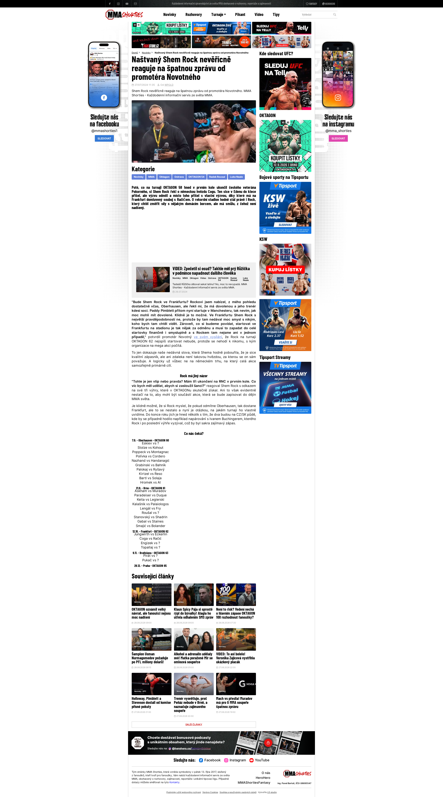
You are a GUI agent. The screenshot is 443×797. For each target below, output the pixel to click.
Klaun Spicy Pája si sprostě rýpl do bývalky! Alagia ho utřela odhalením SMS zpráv (193, 614)
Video (259, 15)
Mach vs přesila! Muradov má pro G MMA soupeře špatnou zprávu (234, 703)
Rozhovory (194, 15)
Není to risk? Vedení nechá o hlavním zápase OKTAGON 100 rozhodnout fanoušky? (235, 614)
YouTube (262, 760)
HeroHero (263, 778)
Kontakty (174, 782)
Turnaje (217, 15)
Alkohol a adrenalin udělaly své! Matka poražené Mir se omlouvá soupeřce (193, 658)
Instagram (238, 760)
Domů (135, 53)
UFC (144, 691)
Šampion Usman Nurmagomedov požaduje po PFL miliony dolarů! (150, 658)
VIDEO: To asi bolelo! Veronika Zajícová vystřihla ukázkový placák (235, 658)
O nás (266, 773)
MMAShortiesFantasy (254, 783)
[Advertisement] (194, 235)
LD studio (272, 792)
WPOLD (169, 85)
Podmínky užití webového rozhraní (183, 792)
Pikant (240, 15)
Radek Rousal (217, 177)
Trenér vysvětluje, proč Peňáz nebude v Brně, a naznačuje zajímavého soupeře (190, 705)
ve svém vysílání (208, 337)
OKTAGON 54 (196, 177)
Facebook (212, 760)
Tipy (276, 15)
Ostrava (179, 177)
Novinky (169, 15)
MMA (151, 177)
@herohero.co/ (191, 748)
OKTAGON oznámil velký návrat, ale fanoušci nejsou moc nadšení (151, 614)
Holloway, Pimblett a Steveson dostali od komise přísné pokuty (151, 703)
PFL (144, 647)
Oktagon (164, 177)
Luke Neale (236, 177)
